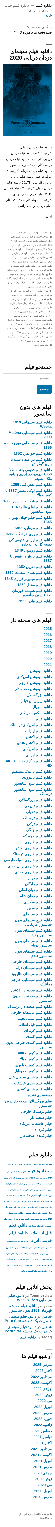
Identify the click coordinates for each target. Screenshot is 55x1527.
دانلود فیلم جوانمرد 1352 (33, 453)
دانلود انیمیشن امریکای (34, 677)
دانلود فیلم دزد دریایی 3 (40, 299)
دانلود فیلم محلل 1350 (34, 585)
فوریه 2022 (43, 1419)
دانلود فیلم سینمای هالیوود (31, 974)
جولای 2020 (42, 1473)
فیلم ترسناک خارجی (36, 1111)
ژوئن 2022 (43, 1395)
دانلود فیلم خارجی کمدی (33, 872)
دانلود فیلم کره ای (38, 1031)
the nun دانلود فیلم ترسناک (42, 1164)
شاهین (47, 1316)
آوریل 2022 (43, 1407)
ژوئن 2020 (43, 1479)
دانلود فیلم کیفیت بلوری (19, 282)
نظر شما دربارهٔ (40, 345)
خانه (48, 15)
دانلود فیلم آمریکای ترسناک (31, 725)
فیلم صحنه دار (41, 1118)
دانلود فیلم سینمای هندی (39, 1219)
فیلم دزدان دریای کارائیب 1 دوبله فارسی (32, 328)
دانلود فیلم (44, 5)
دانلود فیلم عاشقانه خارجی (31, 1012)
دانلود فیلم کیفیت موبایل (40, 286)
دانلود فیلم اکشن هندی (34, 743)
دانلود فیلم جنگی (39, 830)
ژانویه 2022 (43, 1425)
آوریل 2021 (43, 1461)
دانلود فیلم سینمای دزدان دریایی (36, 320)
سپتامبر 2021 (41, 1449)
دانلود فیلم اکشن (39, 737)
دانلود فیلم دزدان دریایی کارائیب (23, 303)
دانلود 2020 (28, 1164)
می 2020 (45, 1485)
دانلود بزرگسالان (39, 695)
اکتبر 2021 (43, 1443)
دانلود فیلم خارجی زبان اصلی (29, 866)
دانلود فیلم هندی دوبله (22, 1253)
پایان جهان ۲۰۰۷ (40, 291)
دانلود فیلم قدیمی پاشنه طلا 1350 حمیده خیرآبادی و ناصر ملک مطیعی (30, 474)
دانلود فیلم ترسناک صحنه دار (15, 1195)
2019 (45, 236)
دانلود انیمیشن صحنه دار (33, 689)
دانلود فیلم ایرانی (39, 755)
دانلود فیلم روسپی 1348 (33, 550)
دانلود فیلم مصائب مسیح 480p (17, 1241)
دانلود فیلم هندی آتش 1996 (31, 1248)
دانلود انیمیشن (41, 671)
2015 (48, 629)
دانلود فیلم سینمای (21, 266)
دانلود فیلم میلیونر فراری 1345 (28, 579)
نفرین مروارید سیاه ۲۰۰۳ (33, 340)
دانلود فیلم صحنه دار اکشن (31, 990)
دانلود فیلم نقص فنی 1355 (31, 485)
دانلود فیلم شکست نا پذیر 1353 (27, 501)
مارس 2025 (42, 1365)
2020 (39, 236)
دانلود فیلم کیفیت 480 (17, 278)
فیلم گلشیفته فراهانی (29, 1271)
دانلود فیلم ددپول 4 (32, 1207)
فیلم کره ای (42, 1130)
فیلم (11, 1265)
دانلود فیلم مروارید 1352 (33, 528)
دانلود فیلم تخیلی (32, 249)
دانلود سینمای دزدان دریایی (25, 295)
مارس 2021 (42, 1467)
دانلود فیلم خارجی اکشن (33, 848)
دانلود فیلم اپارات (38, 731)
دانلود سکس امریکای (35, 713)
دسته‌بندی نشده (40, 1095)
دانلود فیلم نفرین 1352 (34, 567)
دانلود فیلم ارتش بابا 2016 (38, 1178)
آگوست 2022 (41, 1383)
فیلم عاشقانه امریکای (35, 1124)
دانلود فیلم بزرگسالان (35, 800)
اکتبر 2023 (43, 1371)
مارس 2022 (42, 1413)
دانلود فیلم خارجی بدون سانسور (28, 1201)
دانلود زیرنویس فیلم (25, 236)
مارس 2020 (42, 1497)
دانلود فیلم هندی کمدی (34, 1089)
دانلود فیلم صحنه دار (21, 1219)
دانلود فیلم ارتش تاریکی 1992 (19, 1178)
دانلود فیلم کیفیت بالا (42, 282)
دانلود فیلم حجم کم (37, 836)
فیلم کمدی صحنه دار (36, 1136)
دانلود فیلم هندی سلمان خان (30, 1077)
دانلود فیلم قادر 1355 (35, 601)
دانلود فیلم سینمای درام (34, 968)
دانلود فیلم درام (40, 878)
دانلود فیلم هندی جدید (38, 1253)
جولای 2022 (42, 1389)
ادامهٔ (45, 216)
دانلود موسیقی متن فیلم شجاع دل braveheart (30, 1265)
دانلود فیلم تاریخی (38, 806)
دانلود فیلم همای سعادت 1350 (28, 573)
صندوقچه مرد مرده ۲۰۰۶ (24, 324)
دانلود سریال (42, 707)
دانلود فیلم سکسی (37, 902)
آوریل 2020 (43, 1491)
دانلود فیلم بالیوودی (37, 777)
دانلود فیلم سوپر (39, 908)
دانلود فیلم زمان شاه (36, 896)
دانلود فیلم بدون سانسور (35, 245)
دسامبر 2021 (42, 1431)
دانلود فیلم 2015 (21, 1171)
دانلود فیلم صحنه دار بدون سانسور (27, 274)
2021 (48, 665)
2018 (48, 647)
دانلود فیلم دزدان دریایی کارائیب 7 (27, 316)
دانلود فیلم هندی (46, 1248)
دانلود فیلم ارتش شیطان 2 (26, 1184)
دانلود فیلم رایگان (19, 261)
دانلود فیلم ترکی (39, 824)
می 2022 (45, 1401)
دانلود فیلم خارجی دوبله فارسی (30, 257)
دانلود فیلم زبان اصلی (41, 266)
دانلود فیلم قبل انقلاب (35, 1025)
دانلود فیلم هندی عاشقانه (32, 1083)
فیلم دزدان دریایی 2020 (26, 332)
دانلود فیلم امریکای (37, 749)
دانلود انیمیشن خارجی (35, 683)
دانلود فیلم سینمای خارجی (39, 270)
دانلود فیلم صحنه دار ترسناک (30, 1007)
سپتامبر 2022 (41, 1377)
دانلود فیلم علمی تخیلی (41, 278)
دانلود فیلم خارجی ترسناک (32, 854)
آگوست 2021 (41, 1455)
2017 (48, 641)
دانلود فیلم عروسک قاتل (36, 1226)
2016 (48, 635)
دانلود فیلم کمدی (39, 1037)
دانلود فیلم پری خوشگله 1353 (29, 534)
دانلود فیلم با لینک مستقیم (32, 771)
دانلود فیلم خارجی (39, 253)
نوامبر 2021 (42, 1437)
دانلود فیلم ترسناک (37, 818)
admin (45, 232)
